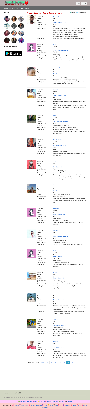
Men (21, 8)
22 (55, 362)
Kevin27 (55, 272)
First (42, 362)
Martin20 (55, 320)
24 (64, 362)
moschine (56, 16)
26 (72, 362)
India (56, 405)
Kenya (64, 22)
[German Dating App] (13, 50)
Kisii (54, 74)
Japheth (55, 341)
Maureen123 (56, 68)
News (12, 393)
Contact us (7, 393)
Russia (74, 405)
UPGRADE (18, 393)
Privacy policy (19, 397)
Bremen (62, 401)
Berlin (35, 401)
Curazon (55, 90)
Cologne (69, 401)
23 (60, 362)
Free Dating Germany (26, 401)
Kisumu (55, 22)
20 (47, 362)
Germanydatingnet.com (36, 397)
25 (68, 362)
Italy (61, 405)
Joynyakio (56, 209)
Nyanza (60, 22)
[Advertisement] (14, 83)
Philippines (67, 405)
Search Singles (8, 8)
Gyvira (54, 44)
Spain (79, 405)
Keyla (54, 250)
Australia (32, 405)
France (51, 405)
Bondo (55, 145)
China (45, 405)
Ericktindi (55, 230)
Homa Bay (56, 50)
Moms (55, 294)
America (16, 405)
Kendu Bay (56, 121)
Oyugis (55, 325)
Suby (54, 115)
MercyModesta (57, 139)
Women (16, 8)
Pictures (26, 8)
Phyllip (55, 161)
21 (51, 362)
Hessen (49, 401)
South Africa (24, 405)
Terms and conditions (9, 397)
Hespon (55, 185)
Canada (39, 405)
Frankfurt (42, 401)
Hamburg (55, 401)
